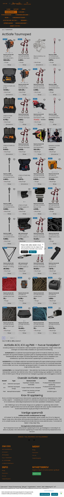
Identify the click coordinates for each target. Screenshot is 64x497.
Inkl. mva (24, 252)
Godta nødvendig (45, 494)
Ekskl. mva (32, 252)
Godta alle (54, 494)
